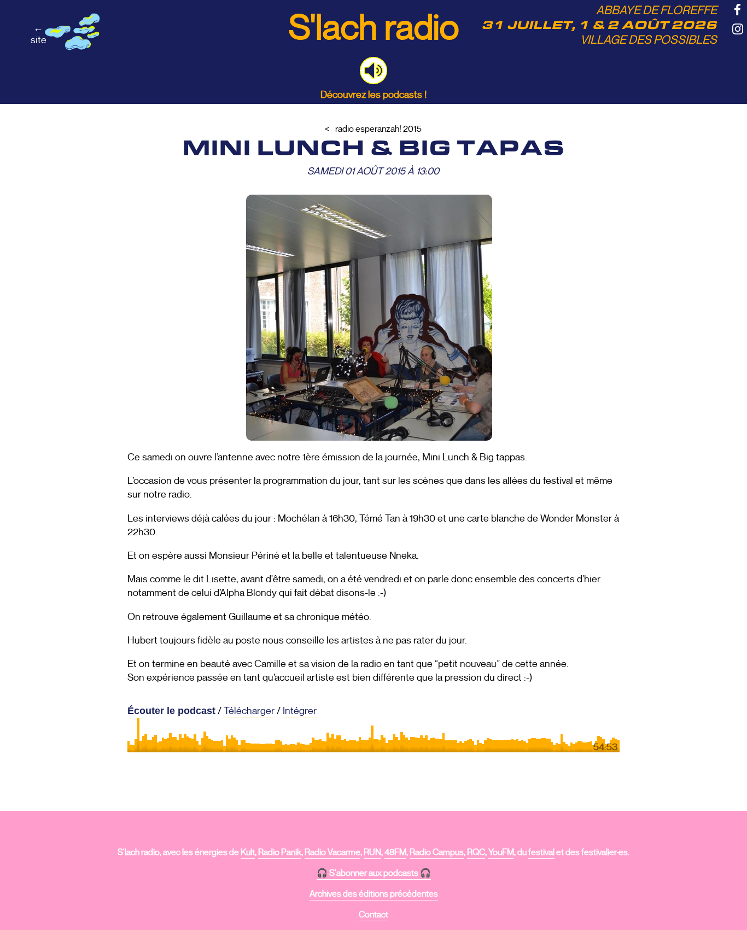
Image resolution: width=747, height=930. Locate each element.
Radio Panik (279, 852)
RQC (476, 852)
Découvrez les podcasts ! (373, 95)
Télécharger (249, 711)
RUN (372, 852)
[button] (373, 70)
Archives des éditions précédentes (374, 893)
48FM (395, 852)
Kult (248, 852)
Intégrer (300, 711)
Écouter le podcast (171, 710)
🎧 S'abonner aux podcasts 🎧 (374, 873)
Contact (373, 914)
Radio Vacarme (332, 852)
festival (541, 852)
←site (38, 34)
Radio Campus (437, 852)
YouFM (501, 852)
